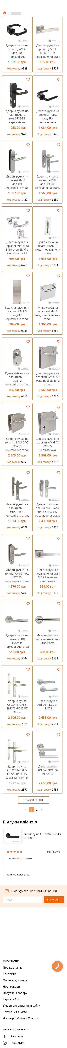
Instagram (17, 1043)
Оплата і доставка (15, 980)
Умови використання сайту (21, 1005)
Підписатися (54, 900)
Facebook (17, 1036)
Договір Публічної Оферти (20, 1018)
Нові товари (11, 986)
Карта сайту (11, 999)
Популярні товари (15, 993)
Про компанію (13, 967)
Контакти (9, 974)
